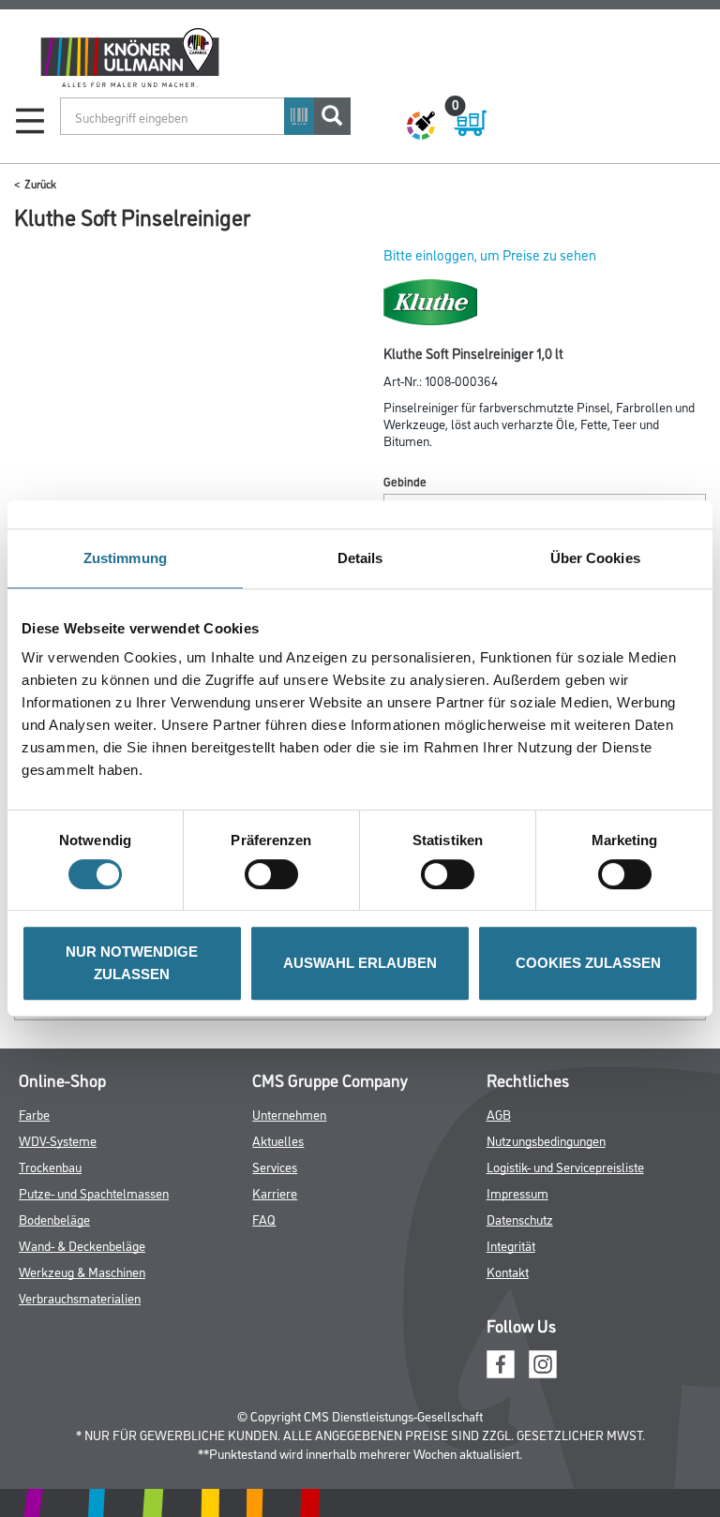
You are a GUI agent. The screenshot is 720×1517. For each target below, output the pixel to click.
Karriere (274, 1192)
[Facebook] (501, 1361)
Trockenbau (50, 1166)
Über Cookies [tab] (595, 558)
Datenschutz (520, 1218)
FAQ (264, 1218)
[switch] (276, 874)
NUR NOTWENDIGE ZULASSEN (132, 963)
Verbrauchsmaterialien (80, 1297)
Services (274, 1166)
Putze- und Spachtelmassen (94, 1192)
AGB (499, 1114)
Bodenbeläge (54, 1218)
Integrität (511, 1245)
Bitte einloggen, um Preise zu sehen (489, 254)
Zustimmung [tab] (125, 558)
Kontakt (508, 1271)
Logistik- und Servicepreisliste (565, 1166)
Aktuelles (278, 1140)
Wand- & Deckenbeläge (82, 1245)
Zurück (40, 183)
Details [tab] (360, 558)
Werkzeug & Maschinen (82, 1271)
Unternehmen (289, 1114)
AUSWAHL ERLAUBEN (360, 963)
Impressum (517, 1192)
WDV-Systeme (58, 1140)
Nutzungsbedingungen (546, 1140)
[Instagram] (543, 1361)
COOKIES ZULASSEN (588, 963)
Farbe (34, 1114)
